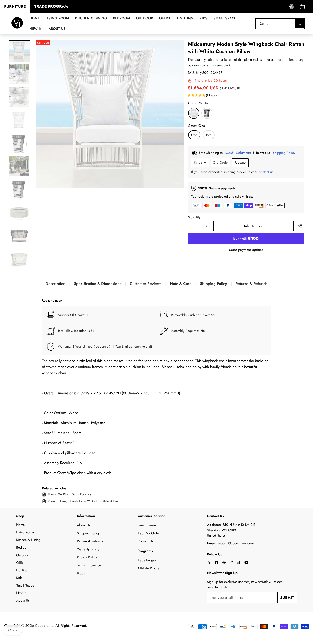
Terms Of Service (89, 565)
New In (21, 592)
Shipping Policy (213, 283)
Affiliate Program (150, 568)
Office (20, 562)
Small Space (25, 585)
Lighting (21, 570)
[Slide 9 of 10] (19, 235)
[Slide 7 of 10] (19, 189)
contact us (266, 171)
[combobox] (280, 23)
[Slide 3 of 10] (19, 97)
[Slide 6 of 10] (19, 166)
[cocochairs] (17, 23)
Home (20, 524)
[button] (302, 6)
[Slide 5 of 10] (19, 143)
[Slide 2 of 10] (19, 74)
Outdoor (22, 555)
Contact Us (145, 541)
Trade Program (148, 560)
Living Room (25, 532)
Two (209, 135)
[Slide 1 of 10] (19, 51)
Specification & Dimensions (97, 283)
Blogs (81, 573)
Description (55, 283)
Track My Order (149, 533)
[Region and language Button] (291, 6)
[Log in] (281, 6)
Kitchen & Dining (28, 539)
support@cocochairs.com (236, 543)
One (194, 135)
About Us (22, 600)
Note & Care (180, 283)
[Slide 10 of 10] (19, 258)
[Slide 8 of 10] (19, 212)
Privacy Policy (87, 557)
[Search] (299, 23)
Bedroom (22, 547)
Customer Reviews (145, 283)
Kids (19, 577)
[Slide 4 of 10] (19, 120)
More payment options (246, 249)
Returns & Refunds (251, 283)
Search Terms (147, 525)
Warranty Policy (88, 549)
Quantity (194, 217)
